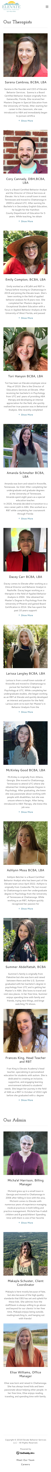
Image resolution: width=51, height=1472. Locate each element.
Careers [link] (25, 1464)
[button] (47, 6)
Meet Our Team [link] (25, 1460)
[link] (11, 6)
